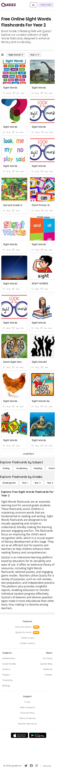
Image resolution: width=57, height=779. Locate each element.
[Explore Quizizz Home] (8, 5)
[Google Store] (37, 735)
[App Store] (19, 735)
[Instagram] (36, 765)
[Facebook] (31, 765)
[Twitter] (26, 765)
